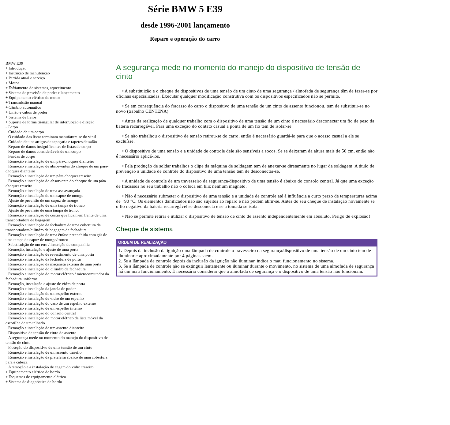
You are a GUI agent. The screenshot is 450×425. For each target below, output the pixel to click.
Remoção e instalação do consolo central (42, 313)
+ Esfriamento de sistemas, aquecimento (38, 87)
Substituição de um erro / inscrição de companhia (49, 244)
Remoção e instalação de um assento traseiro (45, 352)
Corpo (13, 127)
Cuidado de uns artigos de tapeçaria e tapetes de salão (52, 141)
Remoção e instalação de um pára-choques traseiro (50, 176)
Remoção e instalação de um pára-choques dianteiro (51, 161)
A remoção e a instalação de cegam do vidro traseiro (51, 367)
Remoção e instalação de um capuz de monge (45, 195)
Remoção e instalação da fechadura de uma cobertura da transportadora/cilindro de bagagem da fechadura (53, 227)
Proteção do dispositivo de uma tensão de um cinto (50, 347)
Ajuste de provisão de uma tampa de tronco (44, 210)
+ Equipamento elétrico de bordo (33, 372)
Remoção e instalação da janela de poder (42, 288)
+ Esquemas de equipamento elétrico (36, 376)
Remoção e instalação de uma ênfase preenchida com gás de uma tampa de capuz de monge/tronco (56, 237)
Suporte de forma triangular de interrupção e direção (52, 122)
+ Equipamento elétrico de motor (33, 97)
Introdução (18, 68)
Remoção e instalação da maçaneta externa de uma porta (54, 264)
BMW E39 (14, 63)
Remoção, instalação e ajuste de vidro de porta (46, 283)
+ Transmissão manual (24, 102)
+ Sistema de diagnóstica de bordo (34, 381)
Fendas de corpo (21, 156)
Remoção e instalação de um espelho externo (45, 293)
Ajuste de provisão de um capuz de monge (43, 200)
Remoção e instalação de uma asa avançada (44, 190)
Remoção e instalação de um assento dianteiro (46, 327)
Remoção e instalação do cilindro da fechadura (47, 269)
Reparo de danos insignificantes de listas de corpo (49, 146)
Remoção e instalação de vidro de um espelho (46, 298)
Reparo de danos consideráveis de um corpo (44, 151)
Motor (14, 83)
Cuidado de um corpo (26, 132)
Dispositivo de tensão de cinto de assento (42, 332)
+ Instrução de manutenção (28, 73)
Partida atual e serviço (27, 78)
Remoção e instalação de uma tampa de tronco (46, 205)
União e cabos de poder (28, 112)
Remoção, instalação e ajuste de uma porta (43, 249)
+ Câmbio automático (23, 107)
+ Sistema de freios (21, 117)
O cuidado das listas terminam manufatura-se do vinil (52, 136)
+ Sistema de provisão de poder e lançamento (43, 92)
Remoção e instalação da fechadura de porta (44, 259)
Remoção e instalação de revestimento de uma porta (51, 254)
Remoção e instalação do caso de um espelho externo (52, 303)
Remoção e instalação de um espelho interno (45, 308)
